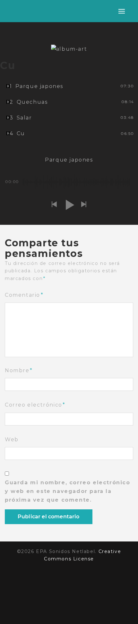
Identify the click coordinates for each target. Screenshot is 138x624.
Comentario (24, 295)
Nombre (19, 370)
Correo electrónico (35, 405)
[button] (54, 204)
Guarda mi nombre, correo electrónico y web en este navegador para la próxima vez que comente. (67, 491)
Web (12, 439)
